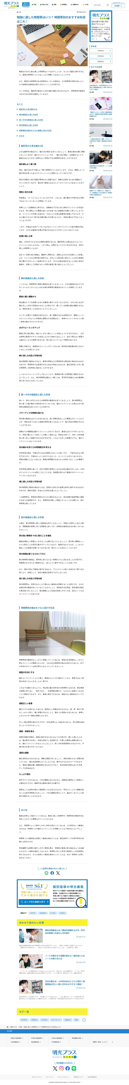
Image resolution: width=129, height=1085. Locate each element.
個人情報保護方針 (92, 1077)
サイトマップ (49, 1077)
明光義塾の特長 (76, 1038)
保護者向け (76, 4)
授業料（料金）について (100, 1042)
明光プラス (13, 1027)
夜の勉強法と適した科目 (28, 125)
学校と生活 (45, 4)
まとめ (21, 136)
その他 (86, 4)
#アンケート (56, 1020)
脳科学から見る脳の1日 (28, 109)
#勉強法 (67, 1020)
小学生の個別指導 (56, 1038)
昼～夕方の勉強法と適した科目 (31, 120)
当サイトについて (36, 1077)
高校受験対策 (35, 1042)
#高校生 (62, 913)
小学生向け (101, 50)
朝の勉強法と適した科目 (28, 114)
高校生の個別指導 (16, 1038)
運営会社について (78, 1077)
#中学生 (32, 913)
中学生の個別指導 (36, 1038)
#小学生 (53, 913)
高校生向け (101, 61)
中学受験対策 (55, 1042)
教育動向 (64, 4)
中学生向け (101, 56)
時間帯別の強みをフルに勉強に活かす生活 (35, 130)
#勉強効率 (43, 913)
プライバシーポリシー (63, 1077)
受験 (55, 4)
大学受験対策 (15, 1042)
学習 (35, 4)
